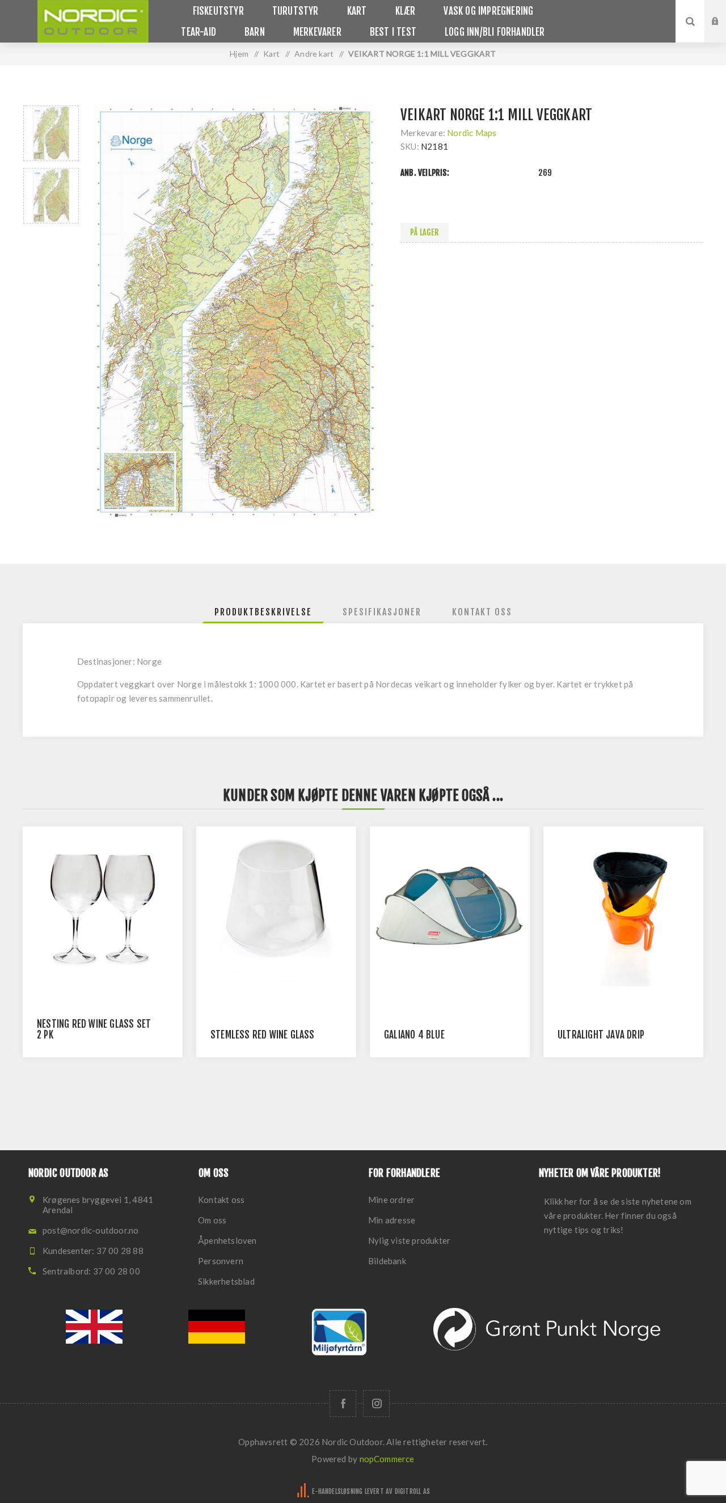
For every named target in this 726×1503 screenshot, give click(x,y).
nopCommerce (387, 1459)
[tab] (263, 612)
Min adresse (391, 1220)
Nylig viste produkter (409, 1240)
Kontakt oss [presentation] (482, 612)
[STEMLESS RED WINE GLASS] (276, 906)
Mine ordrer (391, 1199)
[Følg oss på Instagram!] (376, 1403)
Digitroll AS (412, 1491)
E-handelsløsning (337, 1491)
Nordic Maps (471, 133)
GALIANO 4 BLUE (414, 1035)
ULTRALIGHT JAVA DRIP (601, 1035)
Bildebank (387, 1261)
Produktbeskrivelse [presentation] (263, 612)
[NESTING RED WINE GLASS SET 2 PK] (103, 906)
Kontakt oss (221, 1199)
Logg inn (723, 10)
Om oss (212, 1220)
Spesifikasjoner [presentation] (382, 612)
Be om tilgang (723, 32)
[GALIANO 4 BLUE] (450, 906)
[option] (51, 133)
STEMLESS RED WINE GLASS (262, 1035)
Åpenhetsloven (227, 1240)
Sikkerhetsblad (226, 1281)
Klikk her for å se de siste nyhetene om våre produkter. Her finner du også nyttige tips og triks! (617, 1215)
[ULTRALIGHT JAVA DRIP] (623, 906)
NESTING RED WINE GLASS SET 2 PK (94, 1029)
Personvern (220, 1261)
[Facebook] (343, 1403)
